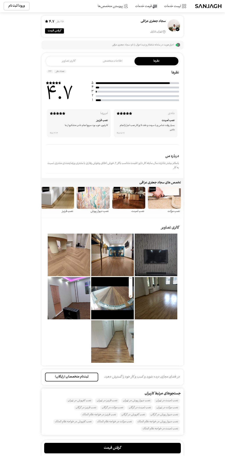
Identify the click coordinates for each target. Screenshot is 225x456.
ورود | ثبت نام (16, 6)
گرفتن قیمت (54, 31)
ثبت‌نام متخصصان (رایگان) (72, 377)
